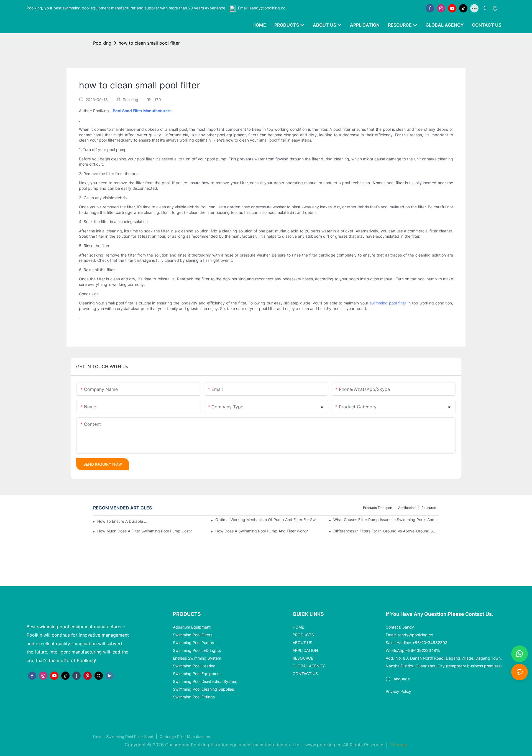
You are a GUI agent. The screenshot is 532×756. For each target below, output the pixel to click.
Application (407, 508)
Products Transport (377, 508)
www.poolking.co (323, 744)
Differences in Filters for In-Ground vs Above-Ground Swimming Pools (386, 531)
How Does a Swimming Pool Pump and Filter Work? (261, 531)
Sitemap (398, 744)
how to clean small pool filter (149, 43)
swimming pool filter (388, 303)
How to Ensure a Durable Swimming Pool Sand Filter (122, 521)
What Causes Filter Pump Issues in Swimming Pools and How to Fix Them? (386, 519)
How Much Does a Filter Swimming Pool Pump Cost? (144, 531)
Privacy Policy (398, 691)
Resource (428, 508)
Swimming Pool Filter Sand (130, 736)
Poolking (102, 43)
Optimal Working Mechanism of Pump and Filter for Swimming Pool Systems (268, 519)
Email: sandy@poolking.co (261, 8)
